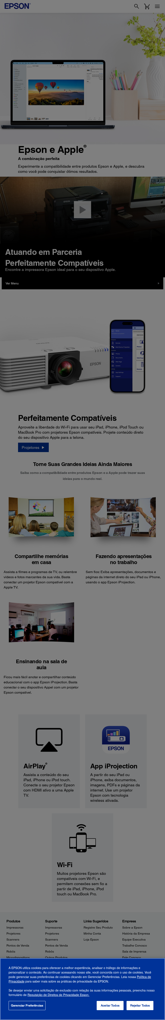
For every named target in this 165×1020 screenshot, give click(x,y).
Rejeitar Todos (140, 1005)
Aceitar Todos (110, 1005)
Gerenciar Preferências (27, 1005)
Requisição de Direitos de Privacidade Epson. (58, 995)
